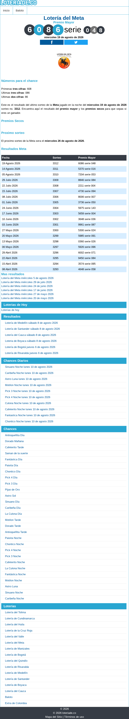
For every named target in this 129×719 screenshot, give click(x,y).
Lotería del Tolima (15, 612)
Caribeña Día (12, 507)
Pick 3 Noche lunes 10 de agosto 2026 (27, 391)
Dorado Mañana (14, 441)
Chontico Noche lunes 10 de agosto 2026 (29, 421)
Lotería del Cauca (15, 691)
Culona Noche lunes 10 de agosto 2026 (28, 403)
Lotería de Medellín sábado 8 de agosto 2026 (31, 322)
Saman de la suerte (16, 453)
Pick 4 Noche (13, 550)
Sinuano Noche (14, 592)
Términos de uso (74, 716)
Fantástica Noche (15, 574)
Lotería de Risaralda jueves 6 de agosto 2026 (31, 353)
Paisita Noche (13, 538)
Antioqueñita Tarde (16, 532)
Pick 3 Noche (13, 556)
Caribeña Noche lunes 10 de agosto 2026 (29, 373)
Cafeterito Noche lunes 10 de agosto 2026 (29, 409)
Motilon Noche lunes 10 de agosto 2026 (28, 385)
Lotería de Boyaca (15, 684)
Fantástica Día (13, 459)
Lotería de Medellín (16, 672)
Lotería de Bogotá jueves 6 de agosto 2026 (30, 347)
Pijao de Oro (12, 489)
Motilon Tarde (13, 519)
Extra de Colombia (16, 703)
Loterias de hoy (10, 310)
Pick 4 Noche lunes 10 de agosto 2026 (27, 397)
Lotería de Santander (17, 679)
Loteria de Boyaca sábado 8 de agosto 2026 (30, 340)
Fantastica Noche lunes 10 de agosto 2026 (30, 415)
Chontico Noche (14, 544)
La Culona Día (13, 513)
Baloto (20, 10)
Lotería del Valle (14, 636)
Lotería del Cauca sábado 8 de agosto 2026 (30, 334)
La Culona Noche (15, 568)
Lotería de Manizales (17, 648)
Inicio (6, 10)
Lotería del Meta (14, 642)
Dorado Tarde (13, 525)
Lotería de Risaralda (17, 666)
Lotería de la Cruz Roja (18, 630)
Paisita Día (11, 465)
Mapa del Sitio (53, 716)
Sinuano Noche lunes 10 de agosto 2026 (28, 366)
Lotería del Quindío (16, 660)
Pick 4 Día (11, 477)
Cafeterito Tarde (14, 447)
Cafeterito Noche (15, 562)
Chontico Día (12, 471)
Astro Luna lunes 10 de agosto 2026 (26, 378)
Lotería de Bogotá (15, 654)
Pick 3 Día (11, 483)
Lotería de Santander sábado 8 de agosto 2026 (32, 328)
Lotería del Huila (14, 624)
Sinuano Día (12, 501)
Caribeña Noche (14, 598)
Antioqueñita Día (14, 435)
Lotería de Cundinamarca (20, 618)
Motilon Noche (13, 580)
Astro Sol (10, 495)
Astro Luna (11, 586)
